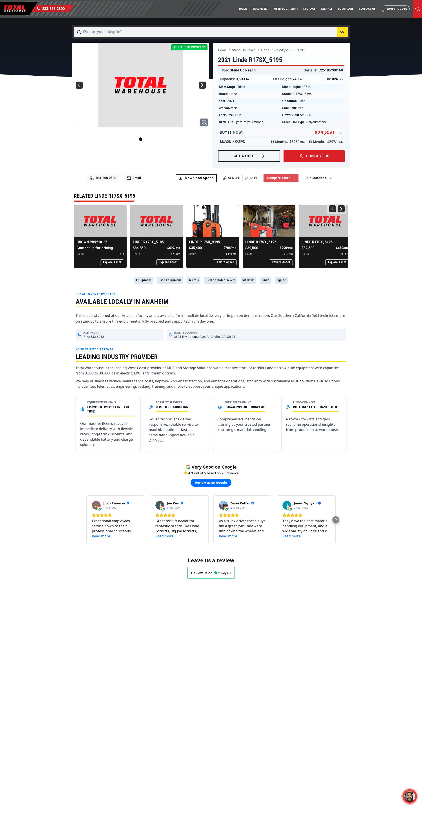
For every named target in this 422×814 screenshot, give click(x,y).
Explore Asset (112, 262)
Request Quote (396, 9)
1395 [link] (301, 50)
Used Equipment (286, 9)
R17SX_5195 (283, 50)
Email (137, 178)
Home (243, 9)
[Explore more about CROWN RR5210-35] (100, 221)
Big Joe (281, 280)
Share (253, 177)
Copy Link (234, 177)
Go (342, 32)
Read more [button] (101, 536)
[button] (86, 519)
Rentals (327, 9)
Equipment (261, 9)
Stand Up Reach (244, 50)
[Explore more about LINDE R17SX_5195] (156, 221)
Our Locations (316, 178)
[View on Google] (96, 505)
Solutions (346, 9)
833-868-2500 (106, 178)
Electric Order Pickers (220, 280)
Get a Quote (245, 156)
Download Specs (199, 178)
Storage (309, 9)
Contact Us (367, 9)
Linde (265, 50)
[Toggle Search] (417, 9)
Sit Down (248, 280)
